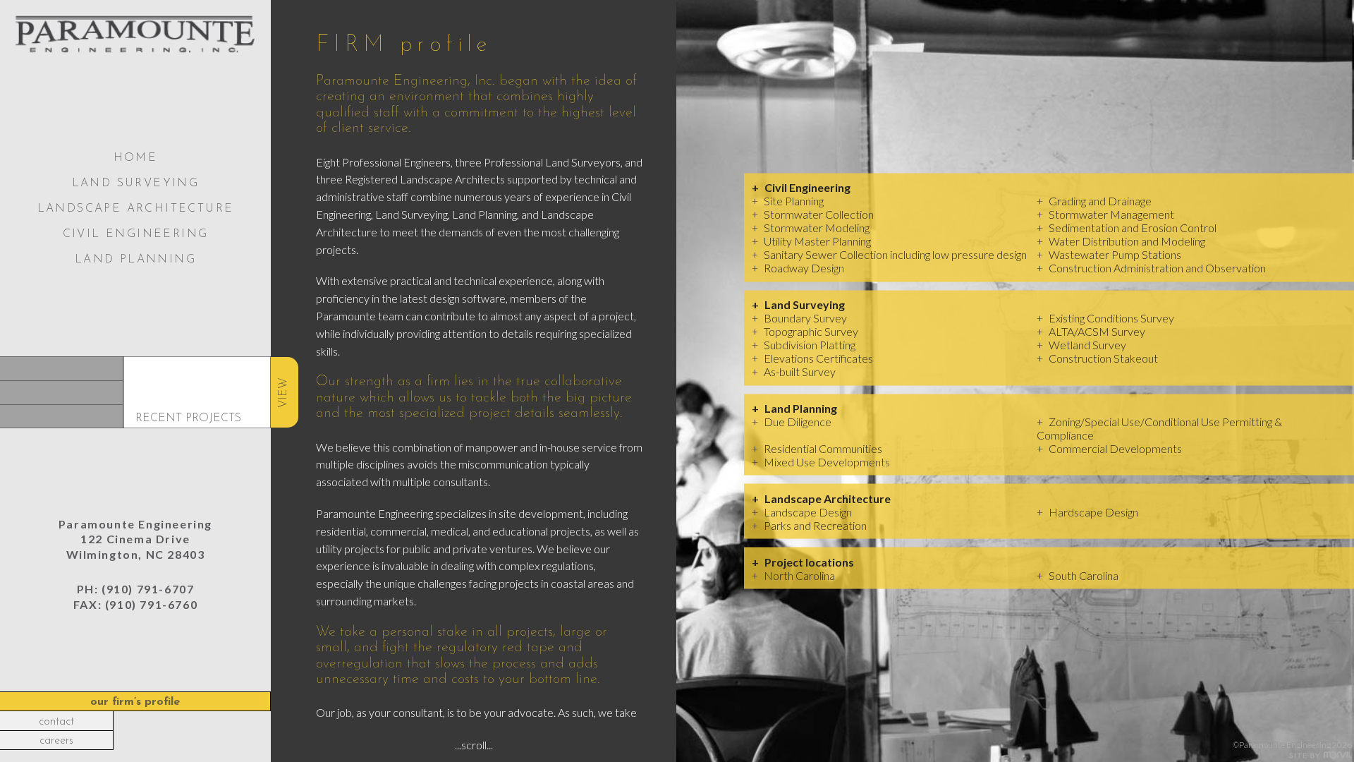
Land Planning (135, 259)
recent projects (188, 418)
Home (136, 158)
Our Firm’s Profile (135, 702)
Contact (56, 721)
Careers (56, 740)
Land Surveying (136, 183)
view (283, 392)
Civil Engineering (136, 234)
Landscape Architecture (135, 208)
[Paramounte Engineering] (135, 35)
